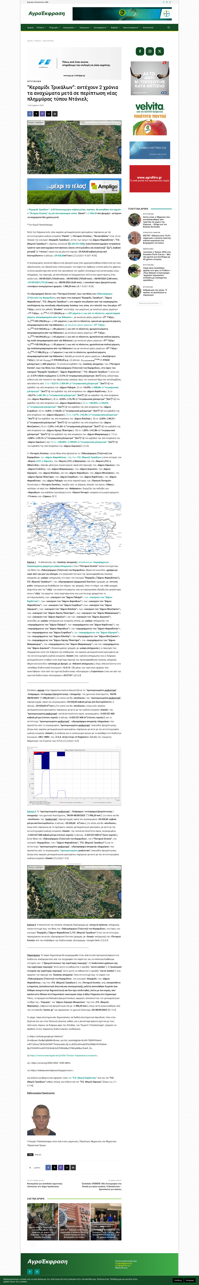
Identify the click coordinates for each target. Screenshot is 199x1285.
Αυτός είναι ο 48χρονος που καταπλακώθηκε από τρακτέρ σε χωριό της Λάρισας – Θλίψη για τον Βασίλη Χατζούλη (42, 1232)
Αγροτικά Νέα (48, 41)
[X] (170, 2)
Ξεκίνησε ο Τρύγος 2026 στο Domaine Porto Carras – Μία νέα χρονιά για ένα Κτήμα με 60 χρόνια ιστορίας (106, 1233)
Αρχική (30, 41)
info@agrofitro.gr (122, 1265)
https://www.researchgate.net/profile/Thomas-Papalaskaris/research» (63, 1055)
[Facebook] (163, 2)
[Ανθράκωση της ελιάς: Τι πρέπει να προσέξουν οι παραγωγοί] (134, 291)
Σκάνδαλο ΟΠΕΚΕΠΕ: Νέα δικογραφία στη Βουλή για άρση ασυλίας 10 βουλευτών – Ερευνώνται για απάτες (101, 1186)
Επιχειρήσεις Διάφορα (74, 1226)
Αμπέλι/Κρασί (105, 1226)
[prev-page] (29, 1245)
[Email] (48, 114)
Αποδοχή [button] (178, 1280)
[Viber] (42, 114)
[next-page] (33, 1245)
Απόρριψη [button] (190, 1280)
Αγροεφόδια (148, 287)
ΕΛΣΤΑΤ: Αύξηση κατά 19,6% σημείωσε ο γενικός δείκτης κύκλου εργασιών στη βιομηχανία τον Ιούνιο (74, 1233)
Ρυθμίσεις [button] (166, 1280)
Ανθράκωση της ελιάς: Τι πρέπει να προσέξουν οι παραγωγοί (155, 292)
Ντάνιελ (38, 1155)
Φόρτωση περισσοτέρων (149, 303)
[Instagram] (167, 2)
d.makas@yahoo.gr (123, 1263)
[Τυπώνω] (55, 114)
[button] (168, 27)
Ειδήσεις (37, 41)
